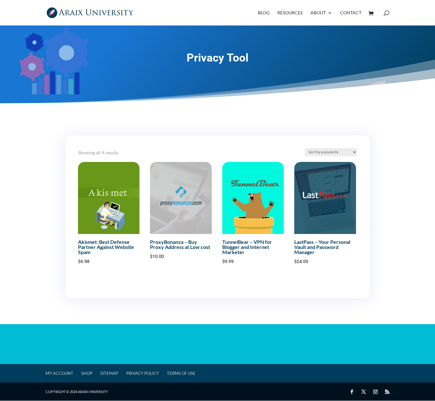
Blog (263, 13)
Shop (86, 373)
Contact (350, 13)
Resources (290, 13)
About (318, 13)
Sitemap (109, 373)
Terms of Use (181, 373)
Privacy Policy (142, 373)
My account (59, 373)
